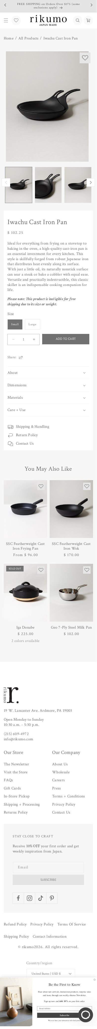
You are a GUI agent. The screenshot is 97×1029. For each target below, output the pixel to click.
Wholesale (61, 772)
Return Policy (27, 435)
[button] (77, 20)
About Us (60, 764)
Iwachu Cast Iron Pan (60, 38)
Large (32, 324)
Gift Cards (12, 788)
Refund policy (15, 924)
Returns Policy (16, 812)
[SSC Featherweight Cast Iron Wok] (71, 509)
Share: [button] (11, 357)
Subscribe (48, 880)
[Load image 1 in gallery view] (18, 185)
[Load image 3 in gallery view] (78, 185)
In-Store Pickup (17, 796)
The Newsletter (16, 764)
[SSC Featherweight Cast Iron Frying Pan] (25, 509)
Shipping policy (16, 936)
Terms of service (71, 924)
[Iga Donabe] (25, 593)
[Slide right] (91, 182)
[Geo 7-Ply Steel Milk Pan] (71, 593)
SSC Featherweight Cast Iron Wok (71, 546)
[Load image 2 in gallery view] (48, 185)
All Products (28, 38)
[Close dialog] (94, 979)
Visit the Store (16, 772)
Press (56, 788)
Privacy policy (41, 924)
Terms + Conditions (68, 796)
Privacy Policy (63, 804)
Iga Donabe (25, 627)
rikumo (28, 947)
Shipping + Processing (22, 804)
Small (15, 324)
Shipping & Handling (32, 426)
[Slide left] (6, 182)
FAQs (8, 780)
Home (9, 38)
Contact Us (25, 443)
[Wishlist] (16, 20)
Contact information (49, 936)
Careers (58, 780)
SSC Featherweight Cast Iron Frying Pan (25, 546)
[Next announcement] (91, 5)
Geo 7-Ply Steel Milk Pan (71, 627)
